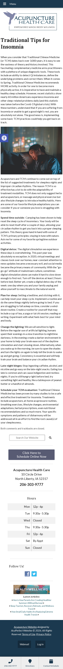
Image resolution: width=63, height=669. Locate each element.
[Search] (50, 438)
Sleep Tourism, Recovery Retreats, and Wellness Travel (32, 607)
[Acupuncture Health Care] (31, 21)
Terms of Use (28, 634)
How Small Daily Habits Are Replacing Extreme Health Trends (32, 613)
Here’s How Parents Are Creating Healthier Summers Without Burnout (32, 601)
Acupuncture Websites (25, 626)
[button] (4, 138)
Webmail (24, 644)
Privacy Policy (43, 634)
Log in (40, 644)
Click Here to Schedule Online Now (31, 454)
